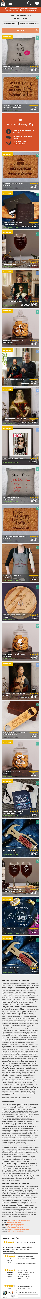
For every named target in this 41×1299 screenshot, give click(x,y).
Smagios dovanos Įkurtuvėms (14, 1226)
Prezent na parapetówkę (29, 23)
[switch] (13, 1296)
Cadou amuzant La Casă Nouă (16, 1231)
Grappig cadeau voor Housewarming (18, 1229)
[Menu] (17, 1291)
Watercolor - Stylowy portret (27, 1279)
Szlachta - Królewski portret (27, 1293)
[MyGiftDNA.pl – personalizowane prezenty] (3, 3)
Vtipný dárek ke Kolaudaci (14, 1222)
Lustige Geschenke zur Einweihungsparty (18, 1221)
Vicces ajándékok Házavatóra (15, 1228)
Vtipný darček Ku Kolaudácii (16, 1224)
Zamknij (38, 10)
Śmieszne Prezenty (10, 23)
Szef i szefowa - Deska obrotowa (26, 1263)
